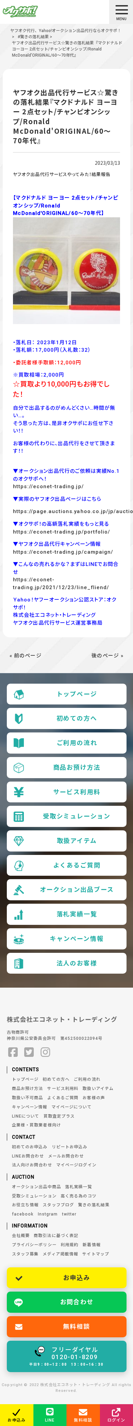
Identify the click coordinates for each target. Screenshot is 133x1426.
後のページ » (107, 656)
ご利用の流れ (77, 742)
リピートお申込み (70, 1147)
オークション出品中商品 (36, 1186)
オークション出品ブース (77, 889)
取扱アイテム (77, 840)
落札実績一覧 (77, 914)
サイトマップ (95, 1254)
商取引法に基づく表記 (56, 1235)
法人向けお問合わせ (32, 1165)
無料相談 (76, 1326)
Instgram (48, 1214)
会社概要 (21, 1235)
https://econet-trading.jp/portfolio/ (61, 532)
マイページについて (71, 1107)
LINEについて (26, 1116)
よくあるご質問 (77, 865)
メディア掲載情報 (60, 1254)
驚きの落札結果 (93, 1205)
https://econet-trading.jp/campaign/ (63, 552)
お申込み (76, 1277)
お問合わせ (77, 1302)
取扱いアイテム (98, 1088)
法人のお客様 (77, 963)
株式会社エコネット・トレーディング (62, 1019)
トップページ (77, 694)
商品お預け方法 (77, 767)
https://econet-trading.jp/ (48, 486)
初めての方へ (77, 718)
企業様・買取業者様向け (36, 1125)
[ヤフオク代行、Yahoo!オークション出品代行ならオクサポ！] (32, 11)
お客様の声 (94, 1097)
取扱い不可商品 (27, 1097)
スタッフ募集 (25, 1254)
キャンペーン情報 (77, 938)
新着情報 (92, 1244)
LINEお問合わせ (28, 1156)
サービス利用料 (77, 792)
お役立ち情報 (25, 1205)
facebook (23, 1214)
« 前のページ (26, 656)
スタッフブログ (58, 1205)
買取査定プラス (59, 1116)
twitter (69, 1214)
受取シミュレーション (76, 816)
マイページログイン (76, 1165)
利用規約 (70, 1244)
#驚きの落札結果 (33, 36)
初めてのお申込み (30, 1147)
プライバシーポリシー (34, 1244)
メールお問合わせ (66, 1156)
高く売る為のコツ (79, 1196)
